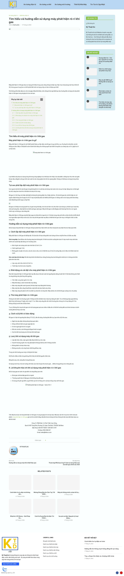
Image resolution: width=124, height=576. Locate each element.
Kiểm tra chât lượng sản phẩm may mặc (105, 69)
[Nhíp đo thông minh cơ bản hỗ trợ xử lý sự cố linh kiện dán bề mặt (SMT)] (68, 482)
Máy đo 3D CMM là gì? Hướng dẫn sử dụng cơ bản (106, 81)
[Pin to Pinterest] (52, 440)
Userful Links (48, 537)
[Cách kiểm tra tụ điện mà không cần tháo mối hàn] (20, 482)
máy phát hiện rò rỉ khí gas (20, 417)
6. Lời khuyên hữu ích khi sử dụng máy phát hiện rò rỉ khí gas (27, 129)
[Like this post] (46, 440)
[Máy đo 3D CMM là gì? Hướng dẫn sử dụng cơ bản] (91, 82)
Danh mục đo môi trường (50, 556)
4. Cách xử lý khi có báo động (22, 122)
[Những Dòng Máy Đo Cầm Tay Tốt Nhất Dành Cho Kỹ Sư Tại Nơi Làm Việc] (44, 482)
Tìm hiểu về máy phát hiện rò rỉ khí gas (24, 102)
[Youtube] (121, 572)
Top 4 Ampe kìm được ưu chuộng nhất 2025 (99, 556)
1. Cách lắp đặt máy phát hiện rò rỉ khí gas (26, 113)
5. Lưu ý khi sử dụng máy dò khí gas (24, 125)
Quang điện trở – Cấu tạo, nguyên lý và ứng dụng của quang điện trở (106, 60)
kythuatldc (16, 25)
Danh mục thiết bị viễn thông (51, 550)
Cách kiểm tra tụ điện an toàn (95, 541)
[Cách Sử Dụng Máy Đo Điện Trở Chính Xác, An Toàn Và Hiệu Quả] (44, 506)
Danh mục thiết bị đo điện (50, 544)
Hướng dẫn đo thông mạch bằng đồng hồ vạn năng (102, 549)
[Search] (114, 4)
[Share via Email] (53, 440)
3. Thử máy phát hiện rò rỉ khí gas (23, 120)
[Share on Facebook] (48, 440)
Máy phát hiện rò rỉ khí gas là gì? (23, 105)
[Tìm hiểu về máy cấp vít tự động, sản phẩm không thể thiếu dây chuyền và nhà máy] (91, 105)
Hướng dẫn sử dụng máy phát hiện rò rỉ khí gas (26, 110)
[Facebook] (117, 572)
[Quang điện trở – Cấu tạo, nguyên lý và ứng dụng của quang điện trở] (91, 60)
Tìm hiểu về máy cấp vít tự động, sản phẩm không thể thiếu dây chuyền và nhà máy (105, 104)
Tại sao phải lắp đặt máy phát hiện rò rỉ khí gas (27, 107)
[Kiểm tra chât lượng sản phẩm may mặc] (91, 71)
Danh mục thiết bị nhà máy (50, 547)
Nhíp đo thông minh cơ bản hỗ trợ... (69, 492)
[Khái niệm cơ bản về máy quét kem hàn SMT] (91, 94)
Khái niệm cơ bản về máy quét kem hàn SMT (105, 92)
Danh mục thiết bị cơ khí (50, 553)
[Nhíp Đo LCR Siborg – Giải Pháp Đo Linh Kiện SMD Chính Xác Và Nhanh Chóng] (20, 506)
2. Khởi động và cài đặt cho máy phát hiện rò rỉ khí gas (27, 116)
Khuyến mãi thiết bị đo (49, 541)
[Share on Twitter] (50, 440)
